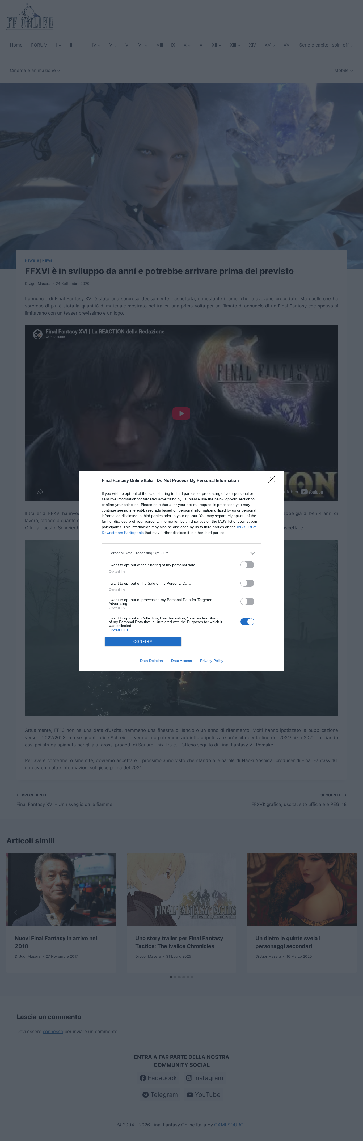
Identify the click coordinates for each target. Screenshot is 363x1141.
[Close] (273, 481)
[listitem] (181, 553)
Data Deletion (151, 660)
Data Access (181, 660)
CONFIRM (143, 642)
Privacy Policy (211, 660)
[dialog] (181, 571)
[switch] (247, 564)
